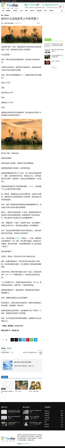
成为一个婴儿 (18, 391)
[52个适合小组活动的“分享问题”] (26, 412)
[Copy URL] (16, 339)
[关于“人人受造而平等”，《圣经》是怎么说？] (26, 418)
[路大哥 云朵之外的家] (2, 23)
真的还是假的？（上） (7, 352)
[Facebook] (20, 339)
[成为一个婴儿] (21, 385)
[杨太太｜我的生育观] (35, 385)
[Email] (12, 339)
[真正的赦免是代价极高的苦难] (7, 385)
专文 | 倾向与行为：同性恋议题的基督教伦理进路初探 (14, 411)
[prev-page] (2, 397)
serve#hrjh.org (26, 443)
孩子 (12, 274)
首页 (2, 15)
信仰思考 (6, 15)
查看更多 (54, 67)
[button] (62, 11)
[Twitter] (24, 339)
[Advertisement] (55, 25)
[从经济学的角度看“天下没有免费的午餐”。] (47, 57)
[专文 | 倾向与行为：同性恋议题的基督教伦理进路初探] (47, 45)
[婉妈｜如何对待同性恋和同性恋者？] (47, 51)
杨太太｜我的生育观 (34, 391)
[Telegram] (35, 339)
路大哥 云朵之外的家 (9, 23)
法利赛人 (17, 238)
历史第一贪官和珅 (55, 61)
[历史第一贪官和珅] (47, 63)
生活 (22, 75)
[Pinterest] (28, 339)
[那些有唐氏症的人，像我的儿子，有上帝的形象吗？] (26, 424)
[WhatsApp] (31, 339)
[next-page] (5, 397)
